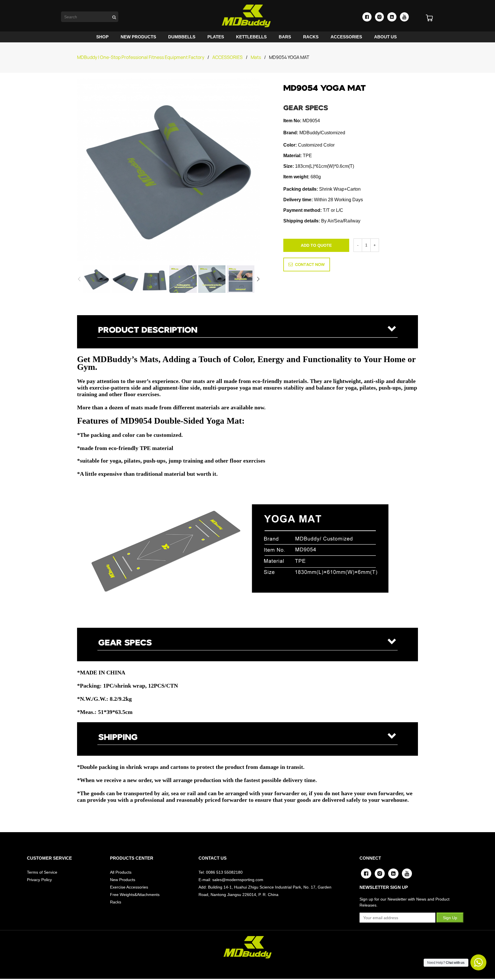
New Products (122, 879)
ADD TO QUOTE (316, 245)
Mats (256, 57)
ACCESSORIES (227, 57)
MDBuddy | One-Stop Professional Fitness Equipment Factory (140, 57)
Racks (115, 902)
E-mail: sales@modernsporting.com (231, 879)
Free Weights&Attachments (135, 894)
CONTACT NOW (310, 264)
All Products (120, 872)
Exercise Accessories (129, 887)
